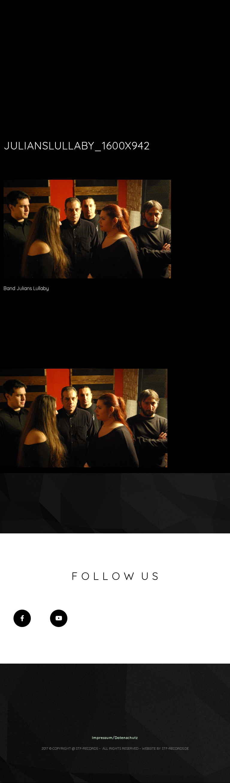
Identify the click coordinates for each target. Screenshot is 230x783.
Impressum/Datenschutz (115, 737)
